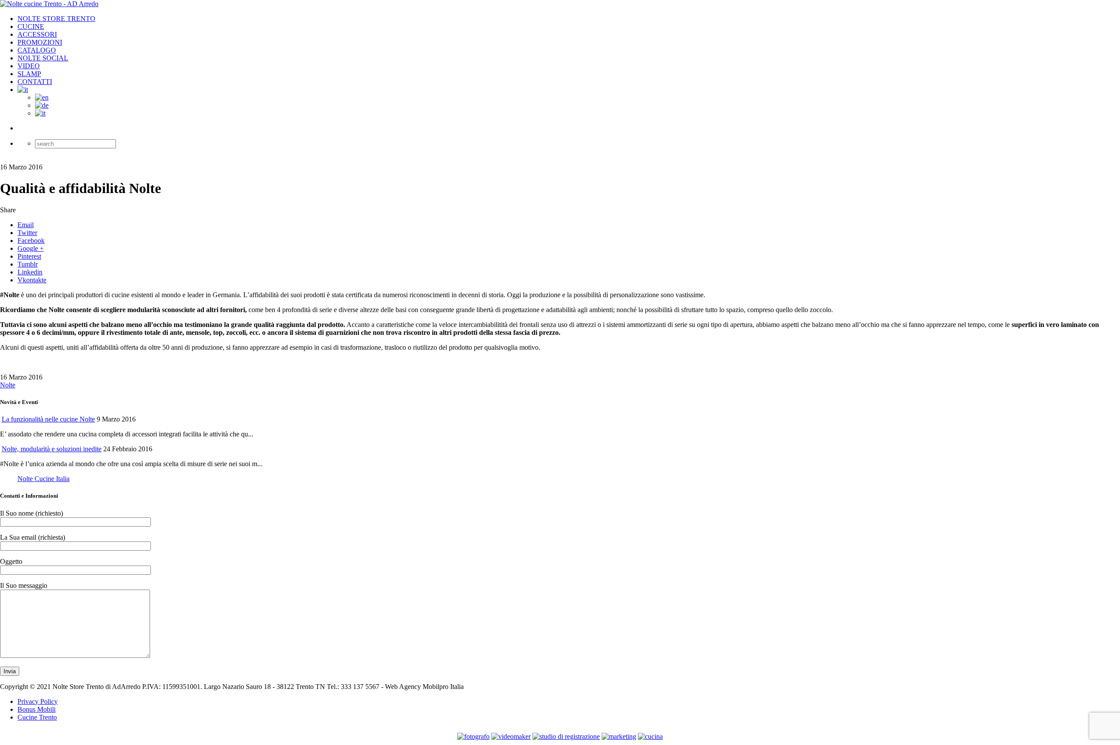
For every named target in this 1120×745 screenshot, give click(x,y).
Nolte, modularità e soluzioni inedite (52, 449)
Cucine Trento (37, 717)
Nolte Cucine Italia (44, 478)
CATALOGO (37, 50)
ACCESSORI (37, 34)
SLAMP (29, 73)
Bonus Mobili (37, 709)
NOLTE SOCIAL (43, 58)
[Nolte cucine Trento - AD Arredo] (49, 3)
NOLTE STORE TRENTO (56, 18)
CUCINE (31, 26)
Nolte (7, 385)
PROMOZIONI (40, 42)
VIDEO (29, 66)
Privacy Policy (38, 701)
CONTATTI (35, 81)
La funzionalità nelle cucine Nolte (48, 419)
